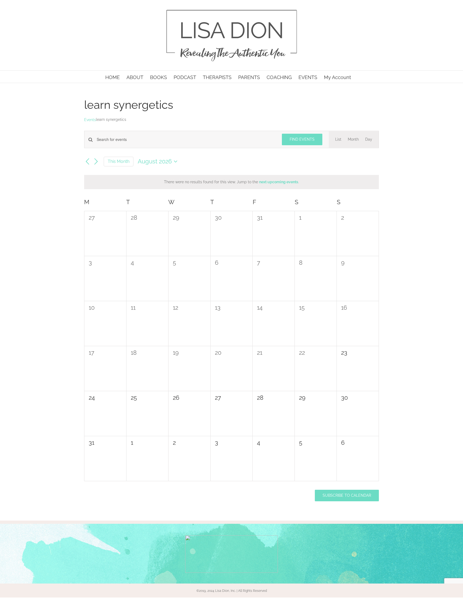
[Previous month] (87, 162)
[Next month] (96, 162)
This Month (118, 161)
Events (90, 120)
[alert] (231, 182)
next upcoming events (278, 182)
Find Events (302, 139)
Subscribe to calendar (347, 495)
